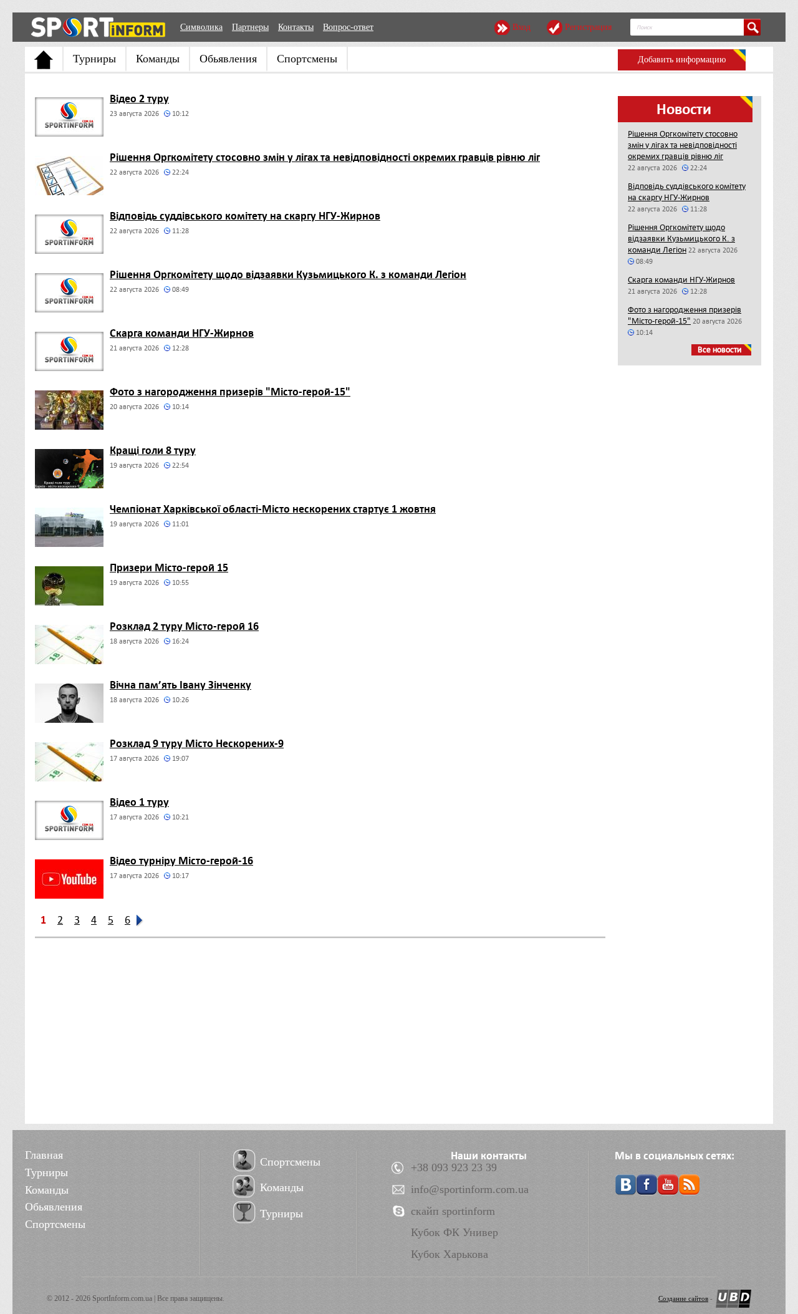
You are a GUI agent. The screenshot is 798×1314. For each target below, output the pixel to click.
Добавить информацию (682, 59)
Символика (201, 27)
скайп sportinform (453, 1211)
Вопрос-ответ (348, 27)
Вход (521, 27)
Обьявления (228, 58)
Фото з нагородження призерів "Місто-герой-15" (230, 391)
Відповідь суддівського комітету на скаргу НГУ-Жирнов (245, 216)
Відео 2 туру (139, 98)
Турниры (94, 58)
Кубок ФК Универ (454, 1232)
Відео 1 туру (139, 802)
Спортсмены (307, 58)
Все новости (720, 349)
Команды (158, 58)
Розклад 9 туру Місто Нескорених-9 (197, 743)
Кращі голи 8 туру (153, 450)
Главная (44, 1155)
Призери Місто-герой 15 (169, 567)
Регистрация (588, 27)
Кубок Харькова (449, 1254)
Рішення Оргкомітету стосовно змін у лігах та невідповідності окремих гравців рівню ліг (325, 157)
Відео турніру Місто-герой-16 (181, 860)
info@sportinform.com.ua (470, 1189)
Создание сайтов (683, 1298)
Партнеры (250, 27)
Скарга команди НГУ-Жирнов (182, 333)
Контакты (296, 27)
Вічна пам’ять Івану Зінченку (180, 685)
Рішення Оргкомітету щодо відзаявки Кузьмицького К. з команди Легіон (288, 274)
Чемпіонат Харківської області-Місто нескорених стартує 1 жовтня (273, 509)
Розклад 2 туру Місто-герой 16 (184, 626)
